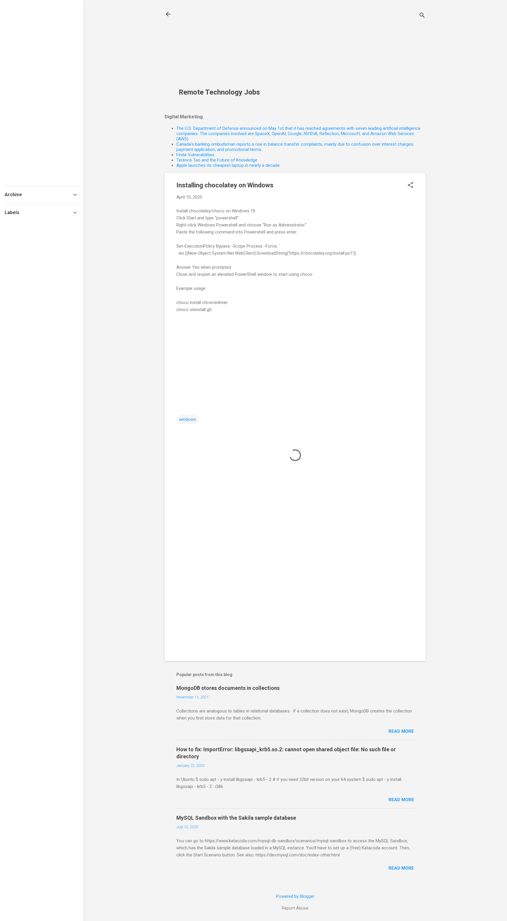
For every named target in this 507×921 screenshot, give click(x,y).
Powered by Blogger (295, 896)
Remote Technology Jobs (219, 92)
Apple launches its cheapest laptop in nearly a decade (228, 165)
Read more (401, 731)
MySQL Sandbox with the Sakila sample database (236, 818)
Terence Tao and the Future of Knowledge (216, 160)
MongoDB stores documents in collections (228, 688)
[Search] (422, 16)
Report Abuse (295, 908)
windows (187, 419)
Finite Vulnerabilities (195, 154)
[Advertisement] (223, 47)
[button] (410, 185)
